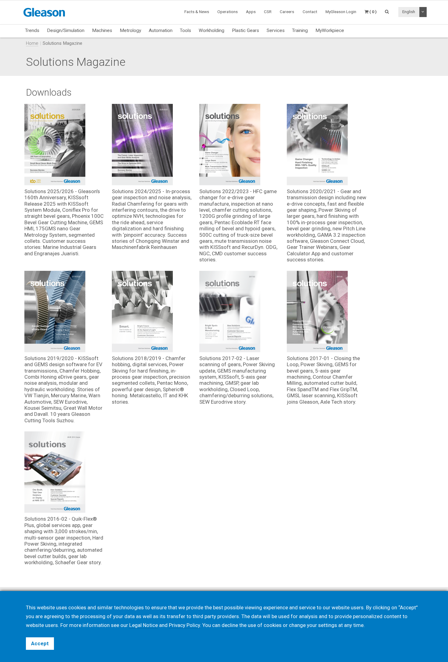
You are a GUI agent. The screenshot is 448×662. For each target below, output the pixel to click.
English (408, 11)
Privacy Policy (184, 625)
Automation (160, 30)
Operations (227, 11)
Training (300, 30)
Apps (251, 11)
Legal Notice (143, 625)
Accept (40, 643)
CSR (268, 11)
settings (327, 625)
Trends (32, 30)
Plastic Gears (245, 30)
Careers (287, 11)
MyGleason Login (340, 11)
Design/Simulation (65, 30)
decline (230, 625)
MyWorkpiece (329, 30)
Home (32, 43)
